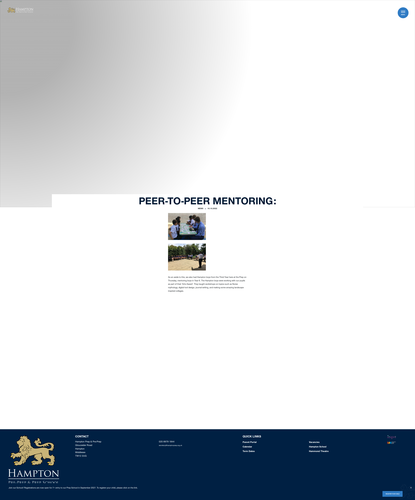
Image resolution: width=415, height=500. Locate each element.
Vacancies (314, 442)
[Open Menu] (403, 12)
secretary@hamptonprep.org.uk (170, 445)
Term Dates (249, 451)
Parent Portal (249, 442)
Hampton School (317, 447)
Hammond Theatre (319, 451)
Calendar (247, 447)
